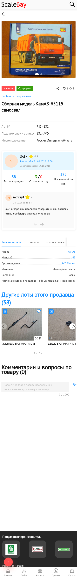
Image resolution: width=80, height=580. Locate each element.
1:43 (73, 255)
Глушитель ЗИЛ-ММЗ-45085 (19, 341)
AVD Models (69, 261)
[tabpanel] (39, 264)
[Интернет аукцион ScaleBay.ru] (14, 7)
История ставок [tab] (55, 240)
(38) (38, 296)
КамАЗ (72, 249)
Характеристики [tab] (11, 240)
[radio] (31, 154)
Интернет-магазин (13, 565)
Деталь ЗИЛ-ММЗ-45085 (63, 341)
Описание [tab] (33, 240)
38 (14, 174)
